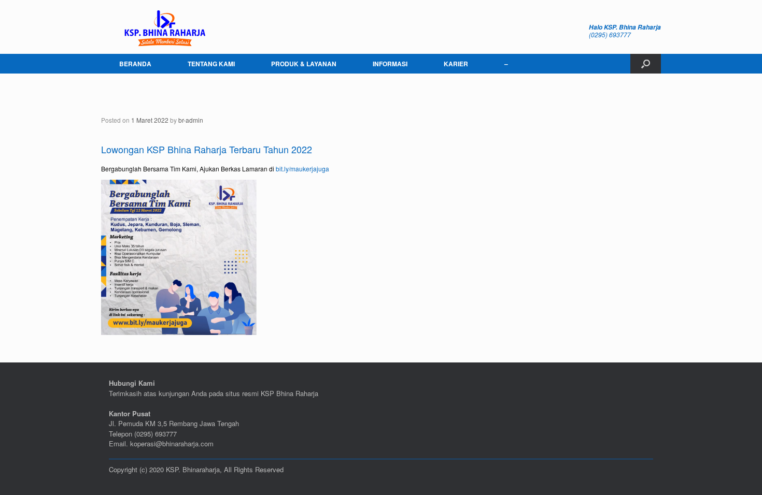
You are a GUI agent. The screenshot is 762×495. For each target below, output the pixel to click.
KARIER (456, 63)
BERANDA (135, 63)
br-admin (190, 119)
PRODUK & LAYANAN (303, 63)
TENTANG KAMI (211, 63)
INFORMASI (390, 63)
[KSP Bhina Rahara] (163, 27)
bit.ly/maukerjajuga (302, 168)
